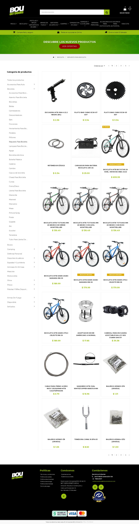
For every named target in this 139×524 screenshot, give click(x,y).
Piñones (12, 137)
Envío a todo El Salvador (118, 32)
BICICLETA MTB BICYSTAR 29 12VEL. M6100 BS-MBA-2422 (115, 171)
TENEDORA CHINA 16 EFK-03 (86, 439)
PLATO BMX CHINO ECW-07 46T (85, 113)
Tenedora (13, 235)
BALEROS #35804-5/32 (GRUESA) (115, 440)
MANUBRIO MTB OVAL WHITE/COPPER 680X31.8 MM (86, 387)
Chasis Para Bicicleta (17, 177)
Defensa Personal (14, 254)
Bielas (11, 106)
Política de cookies (46, 477)
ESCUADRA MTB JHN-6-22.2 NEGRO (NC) (56, 113)
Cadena (12, 164)
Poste (11, 217)
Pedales (12, 133)
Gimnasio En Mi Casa (15, 267)
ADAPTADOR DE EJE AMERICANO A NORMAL (86, 334)
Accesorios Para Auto (16, 84)
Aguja (11, 151)
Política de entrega (46, 481)
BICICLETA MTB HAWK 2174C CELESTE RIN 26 (115, 281)
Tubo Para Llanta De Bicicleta (19, 239)
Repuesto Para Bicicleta (18, 142)
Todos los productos (15, 80)
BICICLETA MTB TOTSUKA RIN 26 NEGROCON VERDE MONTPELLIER (56, 225)
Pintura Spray (14, 213)
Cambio (12, 168)
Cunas (11, 182)
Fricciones (13, 124)
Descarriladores (15, 115)
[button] (99, 66)
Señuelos (11, 307)
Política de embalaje (46, 484)
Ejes (10, 120)
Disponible (11, 302)
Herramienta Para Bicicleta (19, 128)
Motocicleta (12, 276)
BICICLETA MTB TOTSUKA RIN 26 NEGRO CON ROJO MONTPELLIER (115, 225)
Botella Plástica (15, 159)
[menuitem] (14, 24)
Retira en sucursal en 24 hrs (71, 32)
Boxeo (10, 245)
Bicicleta (10, 89)
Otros (9, 280)
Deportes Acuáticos (15, 258)
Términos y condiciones (47, 474)
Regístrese (125, 13)
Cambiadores (14, 111)
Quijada (12, 222)
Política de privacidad (47, 479)
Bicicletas (13, 102)
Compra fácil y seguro (25, 32)
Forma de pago (45, 486)
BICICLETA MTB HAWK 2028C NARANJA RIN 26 (86, 281)
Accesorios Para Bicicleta (19, 93)
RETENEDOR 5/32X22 (56, 166)
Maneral (12, 199)
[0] (124, 9)
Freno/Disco (14, 186)
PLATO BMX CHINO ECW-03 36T (115, 113)
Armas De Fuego (14, 298)
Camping (11, 249)
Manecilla (13, 195)
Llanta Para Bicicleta (17, 191)
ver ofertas (69, 46)
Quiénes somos (66, 474)
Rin (10, 226)
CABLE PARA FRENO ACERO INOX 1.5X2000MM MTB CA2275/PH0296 (56, 388)
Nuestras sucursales (67, 476)
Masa (11, 208)
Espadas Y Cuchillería (16, 263)
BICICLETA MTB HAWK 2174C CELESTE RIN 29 (56, 334)
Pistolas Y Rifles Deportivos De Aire (18, 289)
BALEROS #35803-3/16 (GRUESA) (115, 387)
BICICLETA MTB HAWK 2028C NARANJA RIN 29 (56, 277)
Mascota (10, 271)
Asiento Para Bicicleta (18, 97)
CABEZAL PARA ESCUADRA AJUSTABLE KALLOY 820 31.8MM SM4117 (115, 335)
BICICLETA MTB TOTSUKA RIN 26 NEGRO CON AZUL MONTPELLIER (85, 225)
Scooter (12, 231)
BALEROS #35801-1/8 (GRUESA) (56, 440)
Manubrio (13, 204)
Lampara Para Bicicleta (18, 146)
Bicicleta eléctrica (16, 155)
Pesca (9, 285)
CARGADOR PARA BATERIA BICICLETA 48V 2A (86, 167)
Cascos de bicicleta (17, 173)
